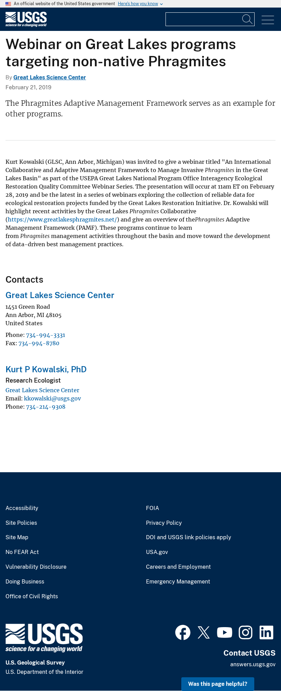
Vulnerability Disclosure (35, 567)
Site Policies (21, 523)
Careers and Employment (178, 567)
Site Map (16, 537)
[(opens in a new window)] (183, 631)
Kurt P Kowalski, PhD (46, 369)
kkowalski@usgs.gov (52, 398)
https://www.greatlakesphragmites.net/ (62, 219)
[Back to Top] (256, 666)
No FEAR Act (22, 552)
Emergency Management (178, 582)
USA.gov (157, 552)
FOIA (152, 508)
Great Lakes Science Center (49, 77)
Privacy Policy (164, 523)
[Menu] (268, 20)
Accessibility (21, 508)
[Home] (26, 25)
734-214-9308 (45, 406)
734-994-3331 (45, 334)
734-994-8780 (39, 343)
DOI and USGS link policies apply (188, 537)
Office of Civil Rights (31, 596)
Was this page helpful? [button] (217, 684)
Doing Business (24, 582)
